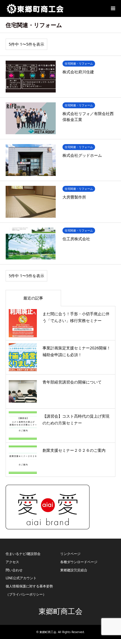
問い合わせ (14, 570)
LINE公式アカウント (21, 578)
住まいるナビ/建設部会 (23, 553)
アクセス (12, 561)
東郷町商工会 (60, 611)
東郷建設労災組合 (73, 570)
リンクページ (70, 553)
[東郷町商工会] (35, 8)
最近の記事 (33, 298)
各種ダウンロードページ (78, 561)
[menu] (112, 8)
